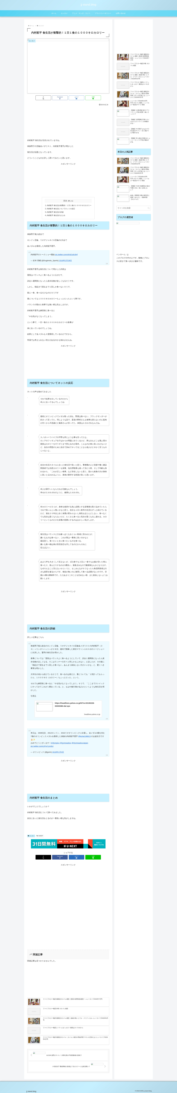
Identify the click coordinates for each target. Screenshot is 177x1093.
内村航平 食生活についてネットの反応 (61, 209)
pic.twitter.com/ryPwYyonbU (42, 746)
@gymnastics (65, 743)
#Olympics (55, 743)
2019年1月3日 (58, 752)
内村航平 (40, 836)
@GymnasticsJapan (80, 743)
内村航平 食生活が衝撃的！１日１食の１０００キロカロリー (69, 205)
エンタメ (32, 836)
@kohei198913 (84, 736)
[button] (148, 208)
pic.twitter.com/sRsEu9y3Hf (66, 255)
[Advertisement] (68, 121)
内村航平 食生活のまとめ (56, 215)
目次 (65, 201)
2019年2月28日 (65, 261)
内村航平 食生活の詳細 (55, 212)
